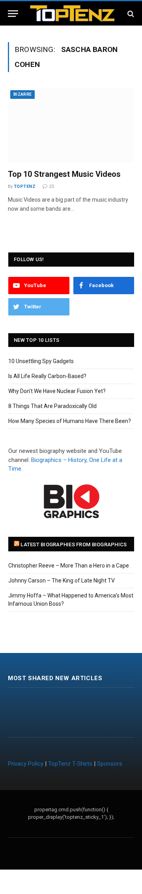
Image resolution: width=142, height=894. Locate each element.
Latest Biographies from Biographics (74, 544)
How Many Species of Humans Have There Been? (69, 421)
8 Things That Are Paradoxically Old (52, 406)
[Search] (130, 13)
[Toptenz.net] (72, 13)
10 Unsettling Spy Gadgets (41, 361)
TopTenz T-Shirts (70, 763)
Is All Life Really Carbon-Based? (47, 376)
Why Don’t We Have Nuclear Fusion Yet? (57, 391)
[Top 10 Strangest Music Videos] (71, 125)
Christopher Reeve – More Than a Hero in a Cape (68, 565)
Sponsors (109, 763)
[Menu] (13, 13)
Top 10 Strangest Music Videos (64, 174)
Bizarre (22, 94)
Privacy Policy (25, 763)
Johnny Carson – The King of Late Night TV (61, 580)
